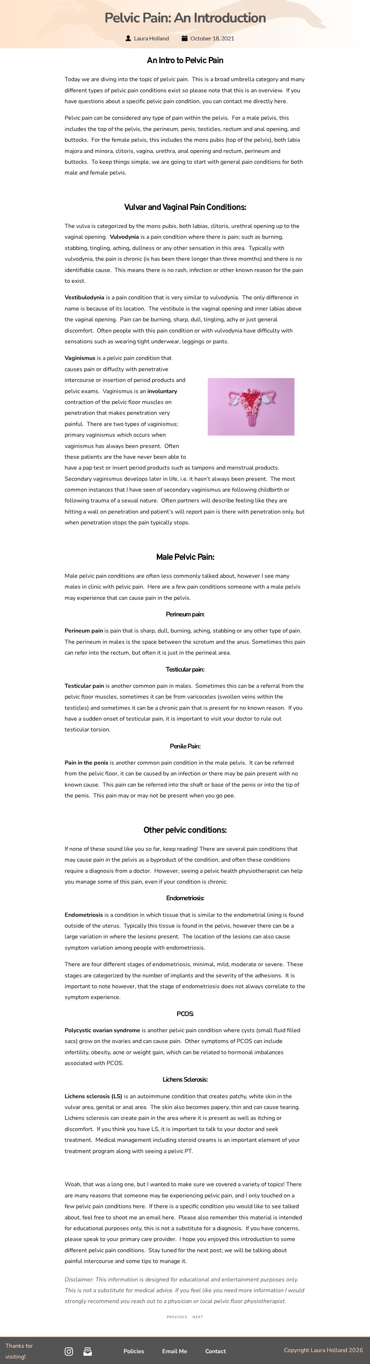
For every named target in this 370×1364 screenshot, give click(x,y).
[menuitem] (134, 1351)
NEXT (196, 1317)
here (280, 101)
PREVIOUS (178, 1317)
